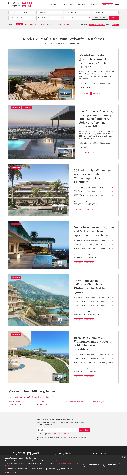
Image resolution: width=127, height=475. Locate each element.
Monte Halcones (14, 404)
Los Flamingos (98, 402)
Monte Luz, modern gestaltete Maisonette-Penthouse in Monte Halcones (94, 61)
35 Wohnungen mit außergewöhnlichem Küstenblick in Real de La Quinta (91, 286)
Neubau (33, 24)
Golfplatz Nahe (63, 24)
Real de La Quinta (43, 404)
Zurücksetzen (100, 18)
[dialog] (63, 465)
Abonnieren (84, 430)
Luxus (26, 24)
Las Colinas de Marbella (74, 402)
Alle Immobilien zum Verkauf (19, 397)
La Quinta (40, 402)
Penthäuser (46, 397)
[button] (42, 472)
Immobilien (67, 4)
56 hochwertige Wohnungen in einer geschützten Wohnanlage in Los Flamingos (93, 176)
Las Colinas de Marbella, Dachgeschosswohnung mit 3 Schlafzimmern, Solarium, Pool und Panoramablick (96, 119)
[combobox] (122, 457)
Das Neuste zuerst (96, 24)
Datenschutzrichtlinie (61, 434)
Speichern (96, 93)
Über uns (81, 4)
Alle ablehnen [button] (112, 465)
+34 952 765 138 (100, 453)
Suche (113, 18)
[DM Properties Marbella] (20, 4)
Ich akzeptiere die (54, 434)
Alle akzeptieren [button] (93, 465)
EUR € (115, 24)
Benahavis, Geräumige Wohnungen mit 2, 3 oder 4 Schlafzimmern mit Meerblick (92, 343)
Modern (19, 24)
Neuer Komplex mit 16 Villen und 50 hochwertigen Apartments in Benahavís (94, 231)
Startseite (53, 4)
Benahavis (35, 397)
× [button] (125, 457)
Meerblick (41, 24)
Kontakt (93, 4)
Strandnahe (51, 24)
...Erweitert (44, 440)
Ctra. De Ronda (14, 402)
